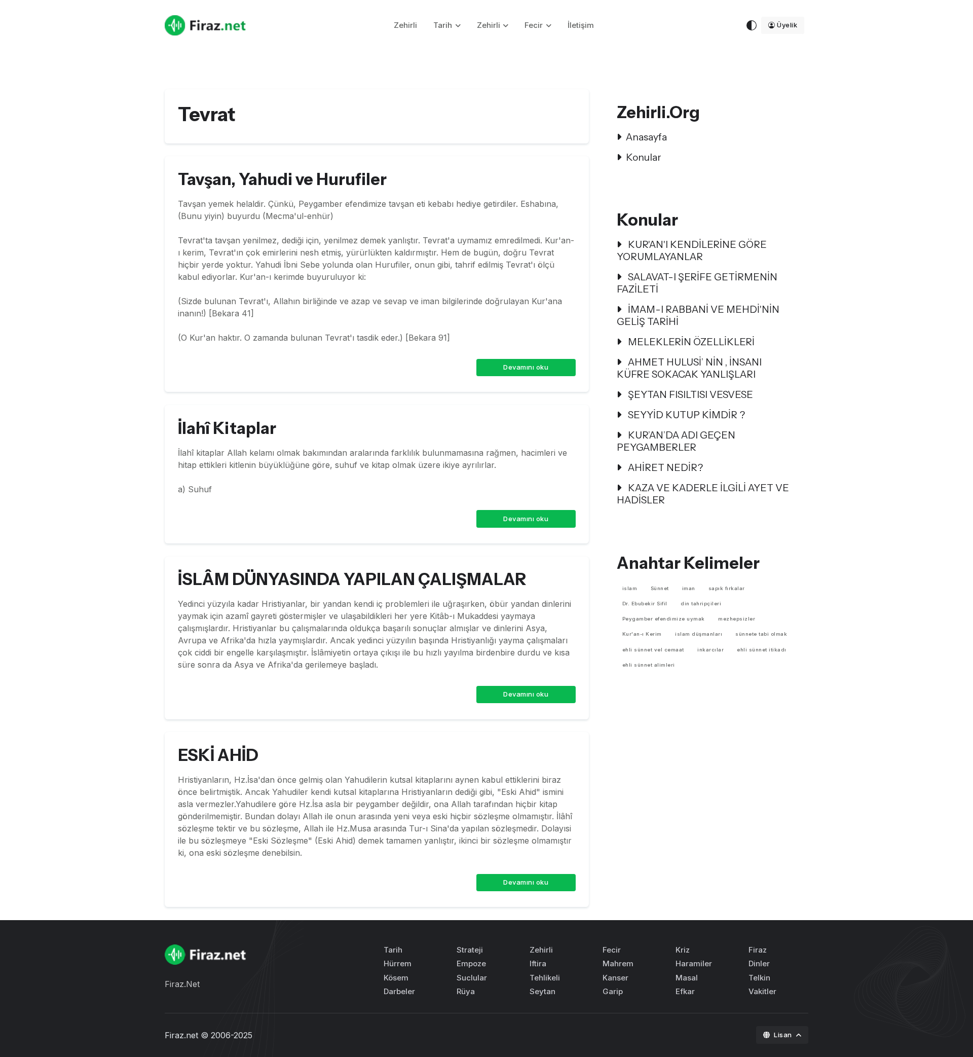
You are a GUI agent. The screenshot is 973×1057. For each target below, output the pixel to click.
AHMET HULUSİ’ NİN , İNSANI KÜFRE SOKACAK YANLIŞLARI (689, 368)
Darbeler (399, 991)
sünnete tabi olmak (761, 634)
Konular (643, 157)
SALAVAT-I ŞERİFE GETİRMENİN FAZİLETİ (697, 283)
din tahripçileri (701, 603)
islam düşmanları (698, 634)
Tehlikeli (545, 977)
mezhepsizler (736, 619)
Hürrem (397, 963)
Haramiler (694, 963)
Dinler (759, 963)
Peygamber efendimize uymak (663, 619)
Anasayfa (646, 137)
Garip (613, 991)
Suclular (472, 977)
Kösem (396, 977)
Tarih (442, 25)
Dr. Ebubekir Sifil (644, 603)
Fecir (534, 25)
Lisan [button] (784, 1035)
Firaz (758, 950)
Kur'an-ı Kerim (642, 634)
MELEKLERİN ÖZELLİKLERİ (690, 342)
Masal (687, 977)
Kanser (615, 977)
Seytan (542, 991)
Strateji (470, 950)
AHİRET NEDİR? (664, 467)
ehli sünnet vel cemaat (653, 649)
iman (688, 588)
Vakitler (762, 991)
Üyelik (787, 25)
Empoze (471, 963)
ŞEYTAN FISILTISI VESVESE (689, 394)
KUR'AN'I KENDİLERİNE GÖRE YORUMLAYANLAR (692, 250)
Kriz (683, 950)
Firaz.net (181, 1035)
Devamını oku (525, 367)
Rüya (466, 991)
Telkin (759, 977)
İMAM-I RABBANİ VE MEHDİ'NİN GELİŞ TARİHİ (698, 315)
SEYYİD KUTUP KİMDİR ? (685, 415)
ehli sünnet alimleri (648, 665)
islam (630, 588)
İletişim (581, 25)
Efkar (685, 991)
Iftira (538, 963)
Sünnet (660, 588)
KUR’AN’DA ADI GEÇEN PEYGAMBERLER (676, 441)
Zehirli (405, 25)
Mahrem (618, 963)
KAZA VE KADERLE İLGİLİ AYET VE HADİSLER (703, 494)
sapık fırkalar (726, 588)
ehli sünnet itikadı (762, 649)
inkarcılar (710, 649)
